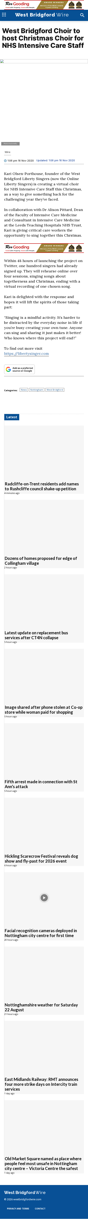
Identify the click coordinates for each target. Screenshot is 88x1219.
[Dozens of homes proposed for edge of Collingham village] (44, 525)
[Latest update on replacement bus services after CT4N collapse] (44, 600)
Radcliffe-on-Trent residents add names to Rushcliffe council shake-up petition (42, 486)
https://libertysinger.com (26, 353)
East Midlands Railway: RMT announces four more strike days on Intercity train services (41, 1084)
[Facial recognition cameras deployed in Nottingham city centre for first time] (44, 898)
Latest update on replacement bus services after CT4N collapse (36, 635)
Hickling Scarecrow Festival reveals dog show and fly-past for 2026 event (41, 858)
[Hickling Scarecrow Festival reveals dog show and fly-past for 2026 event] (44, 823)
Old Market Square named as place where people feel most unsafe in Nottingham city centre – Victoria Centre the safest (43, 1163)
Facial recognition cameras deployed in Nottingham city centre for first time (41, 933)
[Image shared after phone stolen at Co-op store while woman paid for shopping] (44, 674)
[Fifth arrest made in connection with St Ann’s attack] (44, 749)
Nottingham (36, 389)
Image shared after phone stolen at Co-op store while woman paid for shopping (43, 709)
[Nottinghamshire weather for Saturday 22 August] (44, 972)
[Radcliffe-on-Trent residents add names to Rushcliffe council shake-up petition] (44, 451)
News (24, 389)
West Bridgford (55, 389)
